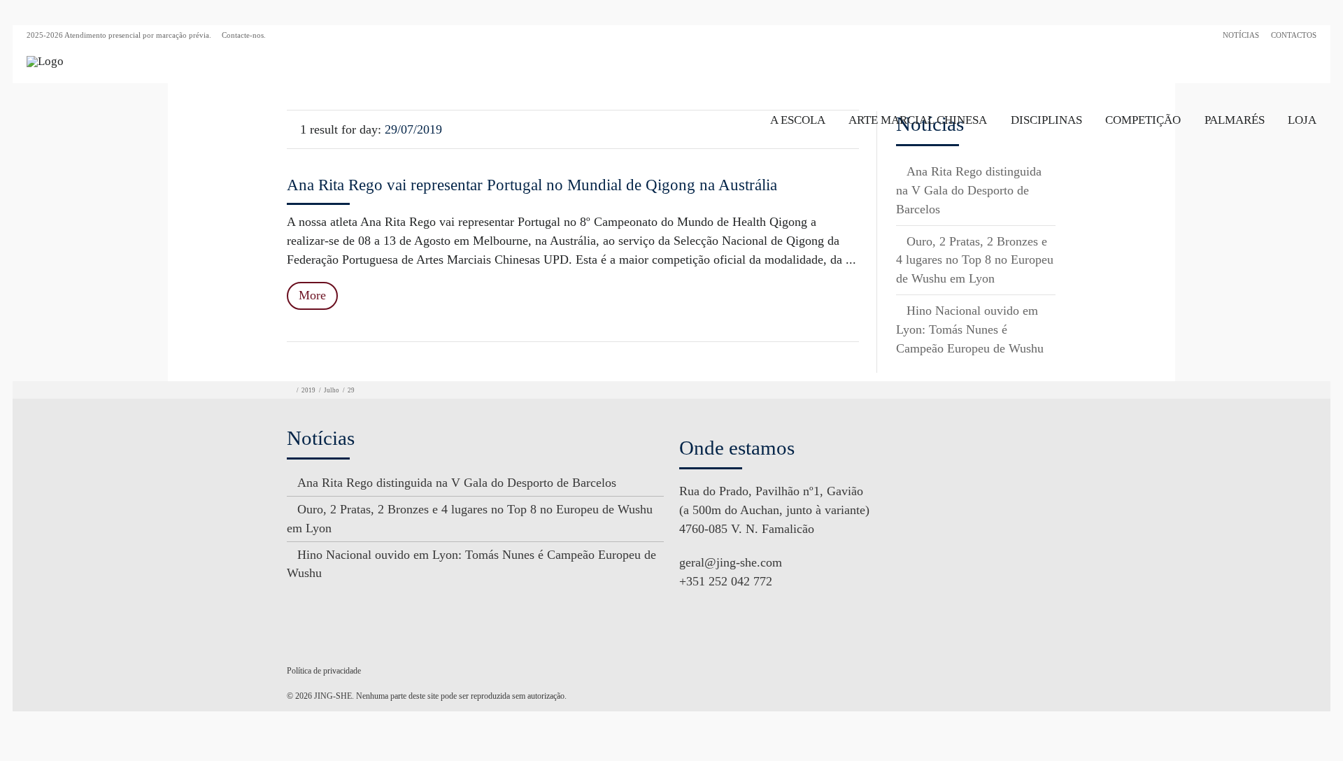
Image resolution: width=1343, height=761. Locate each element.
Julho (331, 390)
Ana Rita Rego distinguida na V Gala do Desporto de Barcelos (969, 190)
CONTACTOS (1293, 35)
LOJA (1302, 120)
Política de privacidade (324, 671)
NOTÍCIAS (1241, 35)
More (312, 295)
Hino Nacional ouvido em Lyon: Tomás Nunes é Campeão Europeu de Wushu (970, 329)
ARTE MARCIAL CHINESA (917, 120)
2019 (308, 390)
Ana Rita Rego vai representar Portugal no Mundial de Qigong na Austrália (532, 185)
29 (351, 390)
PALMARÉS (1235, 120)
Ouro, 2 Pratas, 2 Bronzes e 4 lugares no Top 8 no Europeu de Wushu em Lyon (974, 260)
